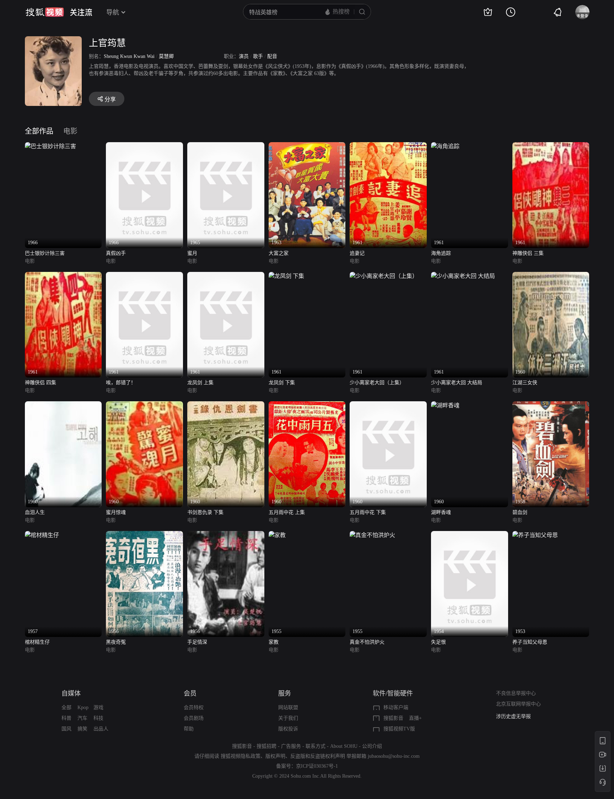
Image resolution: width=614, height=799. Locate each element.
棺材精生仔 (37, 642)
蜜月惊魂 (116, 512)
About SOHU (343, 746)
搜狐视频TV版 (399, 728)
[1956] (144, 535)
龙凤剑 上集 (200, 382)
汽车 (82, 718)
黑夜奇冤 (116, 642)
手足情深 (197, 642)
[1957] (42, 535)
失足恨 (438, 642)
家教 (274, 642)
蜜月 (192, 253)
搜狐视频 (45, 12)
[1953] (535, 535)
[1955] (277, 535)
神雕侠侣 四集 (40, 382)
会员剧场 (194, 718)
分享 (110, 99)
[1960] (550, 276)
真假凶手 (116, 253)
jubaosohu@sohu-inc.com (394, 756)
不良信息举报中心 (516, 693)
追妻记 (357, 253)
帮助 (189, 728)
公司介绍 (372, 746)
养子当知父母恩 (529, 642)
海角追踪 (441, 253)
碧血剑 (519, 512)
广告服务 (291, 746)
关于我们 (288, 718)
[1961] (388, 146)
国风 (66, 728)
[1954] (469, 535)
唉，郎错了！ (121, 382)
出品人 (100, 728)
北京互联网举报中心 (518, 704)
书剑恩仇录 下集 (205, 512)
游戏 (98, 707)
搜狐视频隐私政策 (240, 756)
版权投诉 (288, 728)
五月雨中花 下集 (368, 512)
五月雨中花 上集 (287, 512)
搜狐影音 (393, 718)
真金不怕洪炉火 (367, 642)
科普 (66, 718)
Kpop (82, 707)
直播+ (415, 718)
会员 (190, 693)
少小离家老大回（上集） (377, 382)
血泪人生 (35, 512)
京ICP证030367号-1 (317, 766)
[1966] (50, 146)
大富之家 (279, 253)
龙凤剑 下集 (282, 382)
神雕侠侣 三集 (528, 253)
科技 (98, 718)
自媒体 (71, 693)
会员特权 (194, 707)
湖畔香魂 (441, 512)
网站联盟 (288, 707)
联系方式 (315, 746)
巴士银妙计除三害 (45, 253)
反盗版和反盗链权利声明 (317, 756)
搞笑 (82, 728)
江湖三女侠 (524, 382)
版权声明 (275, 756)
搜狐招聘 (266, 746)
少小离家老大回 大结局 (456, 382)
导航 (112, 12)
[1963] (307, 146)
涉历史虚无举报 (513, 716)
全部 (66, 707)
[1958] (550, 405)
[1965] (225, 146)
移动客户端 (395, 707)
